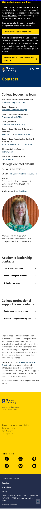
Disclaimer (6, 483)
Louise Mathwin (8, 159)
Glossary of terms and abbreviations (15, 425)
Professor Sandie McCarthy (13, 124)
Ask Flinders (24, 191)
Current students (8, 428)
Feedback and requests (10, 479)
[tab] (20, 268)
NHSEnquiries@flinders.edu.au (23, 174)
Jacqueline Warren (22, 134)
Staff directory (7, 431)
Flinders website (8, 434)
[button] (29, 69)
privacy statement (9, 15)
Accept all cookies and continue (17, 31)
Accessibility (6, 487)
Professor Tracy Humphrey (13, 102)
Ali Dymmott (7, 134)
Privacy (4, 491)
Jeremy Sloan (7, 152)
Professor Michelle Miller (12, 117)
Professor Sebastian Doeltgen (14, 109)
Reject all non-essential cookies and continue (19, 59)
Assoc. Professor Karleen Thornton (17, 144)
